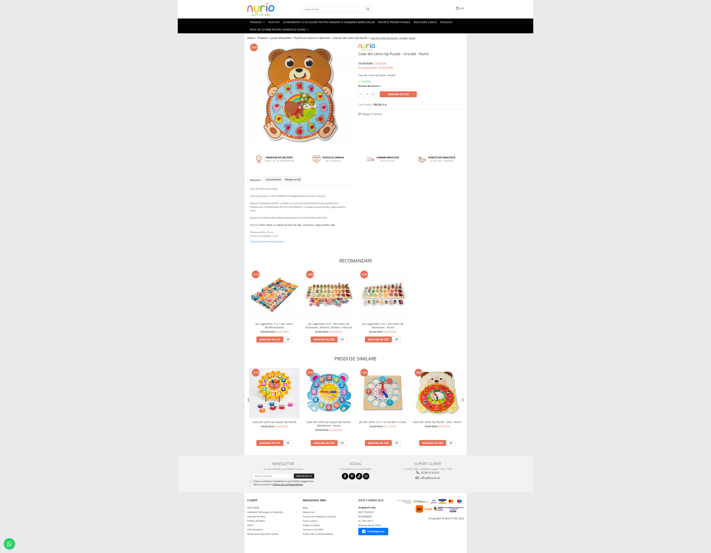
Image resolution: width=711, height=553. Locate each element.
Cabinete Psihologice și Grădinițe (265, 512)
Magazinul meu (314, 500)
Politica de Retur (256, 520)
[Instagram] (366, 476)
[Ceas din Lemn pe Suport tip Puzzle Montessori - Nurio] (328, 393)
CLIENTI (252, 500)
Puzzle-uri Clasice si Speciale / (313, 38)
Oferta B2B (253, 507)
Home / (252, 38)
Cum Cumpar (310, 520)
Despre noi (309, 512)
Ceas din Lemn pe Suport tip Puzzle (274, 422)
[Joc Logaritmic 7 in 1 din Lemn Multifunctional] (274, 295)
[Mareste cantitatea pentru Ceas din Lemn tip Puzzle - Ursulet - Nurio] (373, 94)
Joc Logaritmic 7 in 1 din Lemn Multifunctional (274, 325)
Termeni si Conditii (313, 529)
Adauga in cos (398, 94)
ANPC (250, 525)
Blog (305, 507)
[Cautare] (368, 9)
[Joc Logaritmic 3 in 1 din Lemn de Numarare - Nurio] (383, 295)
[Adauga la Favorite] (288, 339)
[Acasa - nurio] (265, 9)
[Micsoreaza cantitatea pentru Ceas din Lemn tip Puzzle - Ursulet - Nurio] (361, 94)
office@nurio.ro (430, 478)
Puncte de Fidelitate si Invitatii (319, 516)
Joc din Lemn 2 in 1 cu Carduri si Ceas (382, 422)
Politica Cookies (311, 525)
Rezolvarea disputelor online (262, 534)
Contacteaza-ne (376, 531)
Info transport (255, 529)
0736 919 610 (429, 472)
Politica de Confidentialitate (288, 484)
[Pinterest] (352, 476)
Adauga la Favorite (371, 114)
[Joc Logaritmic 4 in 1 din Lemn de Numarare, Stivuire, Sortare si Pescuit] (328, 295)
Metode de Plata (256, 516)
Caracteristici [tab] (273, 179)
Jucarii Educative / (282, 38)
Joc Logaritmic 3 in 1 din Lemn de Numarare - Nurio (382, 325)
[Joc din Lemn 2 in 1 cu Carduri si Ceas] (383, 393)
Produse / (263, 38)
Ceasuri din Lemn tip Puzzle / (351, 38)
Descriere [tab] (255, 180)
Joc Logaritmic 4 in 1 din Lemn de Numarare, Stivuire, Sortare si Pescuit (328, 325)
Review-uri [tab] (293, 179)
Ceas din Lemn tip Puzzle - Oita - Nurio (437, 422)
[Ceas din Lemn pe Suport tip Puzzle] (274, 393)
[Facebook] (345, 476)
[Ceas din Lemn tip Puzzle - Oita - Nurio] (437, 393)
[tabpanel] (300, 94)
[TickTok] (359, 476)
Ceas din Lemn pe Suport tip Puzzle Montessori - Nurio (329, 423)
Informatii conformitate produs (267, 241)
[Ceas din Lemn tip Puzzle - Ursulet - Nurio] (300, 94)
